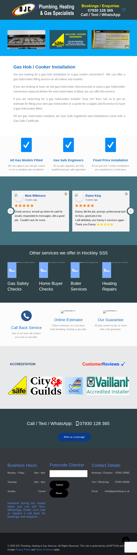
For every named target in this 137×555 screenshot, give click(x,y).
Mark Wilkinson (35, 195)
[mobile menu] (124, 10)
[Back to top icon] (126, 540)
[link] (111, 39)
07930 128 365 (95, 423)
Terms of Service (44, 549)
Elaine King (93, 195)
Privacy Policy (23, 549)
